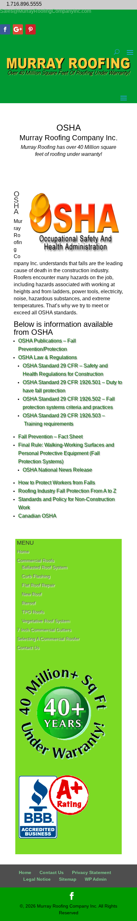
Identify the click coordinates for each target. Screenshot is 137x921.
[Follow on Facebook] (5, 29)
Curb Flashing (36, 576)
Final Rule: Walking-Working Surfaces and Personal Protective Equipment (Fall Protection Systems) (66, 453)
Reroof (28, 602)
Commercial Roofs (35, 560)
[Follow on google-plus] (18, 29)
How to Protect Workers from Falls (56, 482)
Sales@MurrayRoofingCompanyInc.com (45, 11)
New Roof (31, 593)
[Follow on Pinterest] (30, 29)
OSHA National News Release (57, 469)
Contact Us (28, 647)
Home (23, 551)
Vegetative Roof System (46, 620)
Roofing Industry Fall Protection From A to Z (67, 491)
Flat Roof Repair (38, 584)
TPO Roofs (33, 611)
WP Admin (96, 879)
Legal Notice (37, 879)
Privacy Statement (91, 872)
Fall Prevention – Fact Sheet (50, 436)
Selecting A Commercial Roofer (48, 638)
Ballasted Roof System (44, 567)
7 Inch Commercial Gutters (44, 629)
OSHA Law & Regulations (47, 357)
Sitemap (67, 879)
